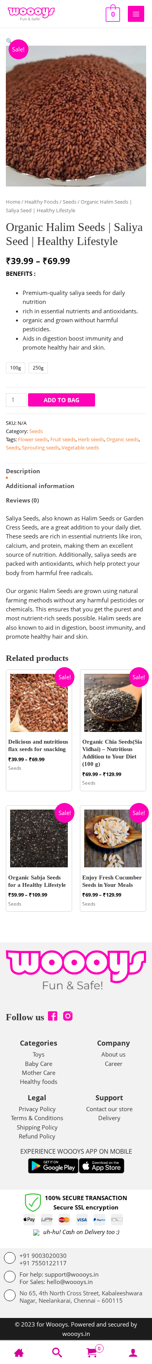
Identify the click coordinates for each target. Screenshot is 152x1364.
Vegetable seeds (80, 447)
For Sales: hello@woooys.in (56, 1282)
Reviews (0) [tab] (22, 500)
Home (13, 201)
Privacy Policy (37, 1109)
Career (113, 1063)
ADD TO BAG (62, 400)
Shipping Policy (37, 1127)
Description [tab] (23, 471)
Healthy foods (38, 1081)
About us (113, 1054)
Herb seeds (91, 439)
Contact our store (109, 1109)
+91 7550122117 (43, 1263)
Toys (38, 1054)
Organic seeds (122, 439)
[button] (9, 41)
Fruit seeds (63, 439)
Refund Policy (37, 1136)
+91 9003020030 (43, 1255)
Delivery (109, 1118)
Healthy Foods (41, 201)
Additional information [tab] (40, 486)
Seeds (69, 201)
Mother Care (38, 1072)
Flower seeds (33, 439)
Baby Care (38, 1063)
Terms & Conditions (37, 1118)
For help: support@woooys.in (59, 1274)
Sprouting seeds (40, 447)
